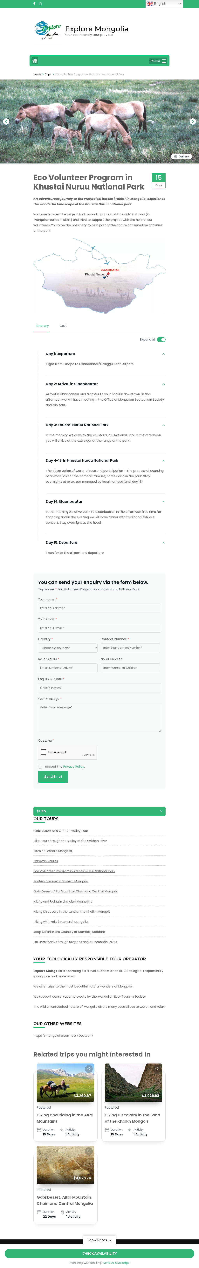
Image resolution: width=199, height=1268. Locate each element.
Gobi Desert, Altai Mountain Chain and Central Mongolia (75, 891)
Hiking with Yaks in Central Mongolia (60, 921)
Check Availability (99, 1253)
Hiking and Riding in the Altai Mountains (62, 901)
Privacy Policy (73, 766)
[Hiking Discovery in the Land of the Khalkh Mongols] (133, 1083)
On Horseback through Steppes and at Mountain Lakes (75, 942)
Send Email (53, 777)
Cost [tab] (63, 325)
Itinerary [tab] (42, 325)
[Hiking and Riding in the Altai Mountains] (65, 1083)
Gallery (184, 156)
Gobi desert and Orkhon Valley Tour (60, 830)
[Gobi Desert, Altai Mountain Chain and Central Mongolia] (65, 1165)
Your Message (50, 698)
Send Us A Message (116, 1263)
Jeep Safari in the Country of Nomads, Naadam (69, 932)
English (159, 4)
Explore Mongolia (97, 28)
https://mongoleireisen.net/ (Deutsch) (63, 1035)
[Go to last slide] (6, 121)
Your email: (47, 619)
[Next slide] (193, 121)
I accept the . (64, 766)
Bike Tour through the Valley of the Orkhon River (70, 841)
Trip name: (47, 589)
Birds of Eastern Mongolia (52, 851)
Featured (44, 1107)
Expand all (147, 339)
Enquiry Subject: (51, 679)
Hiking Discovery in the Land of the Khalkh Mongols (71, 911)
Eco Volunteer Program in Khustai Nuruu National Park (74, 871)
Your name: (48, 599)
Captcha (46, 740)
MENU (155, 61)
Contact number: (115, 639)
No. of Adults (48, 659)
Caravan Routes (45, 861)
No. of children (111, 659)
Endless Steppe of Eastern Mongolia (60, 881)
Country (45, 639)
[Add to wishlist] (89, 1069)
